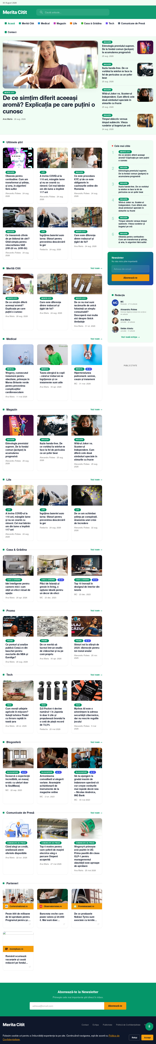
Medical (45, 23)
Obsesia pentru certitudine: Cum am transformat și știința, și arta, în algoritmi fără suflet (133, 239)
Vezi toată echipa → (130, 337)
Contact (12, 32)
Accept (147, 1037)
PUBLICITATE (130, 365)
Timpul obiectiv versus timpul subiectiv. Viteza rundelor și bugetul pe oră (116, 122)
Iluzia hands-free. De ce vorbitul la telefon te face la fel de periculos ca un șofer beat (117, 72)
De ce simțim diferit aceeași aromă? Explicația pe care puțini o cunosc (49, 104)
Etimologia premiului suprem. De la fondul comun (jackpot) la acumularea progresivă (118, 49)
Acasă (11, 23)
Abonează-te (130, 277)
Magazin (61, 23)
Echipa (96, 1024)
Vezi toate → (96, 268)
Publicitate (107, 1024)
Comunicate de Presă (133, 23)
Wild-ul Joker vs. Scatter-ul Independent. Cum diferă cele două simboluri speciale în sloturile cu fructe (118, 98)
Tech (111, 23)
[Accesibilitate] (149, 1026)
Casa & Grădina (93, 23)
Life (75, 23)
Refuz (134, 1037)
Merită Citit (28, 23)
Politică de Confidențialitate (128, 1024)
